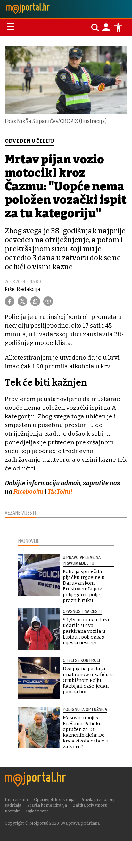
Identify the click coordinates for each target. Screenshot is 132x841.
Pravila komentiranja (47, 805)
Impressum (16, 799)
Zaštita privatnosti (90, 805)
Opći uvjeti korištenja (54, 799)
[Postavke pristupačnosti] (118, 27)
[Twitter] (22, 301)
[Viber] (48, 301)
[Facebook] (9, 301)
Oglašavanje (37, 811)
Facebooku (28, 491)
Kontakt (12, 811)
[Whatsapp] (35, 301)
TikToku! (59, 491)
